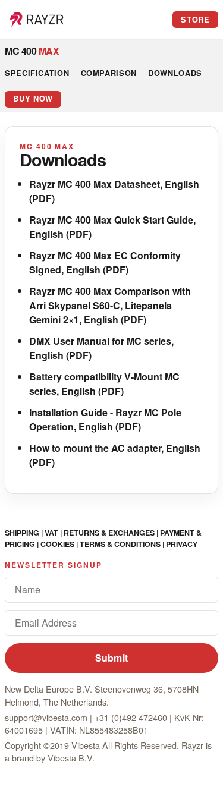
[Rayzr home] (37, 19)
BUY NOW (32, 98)
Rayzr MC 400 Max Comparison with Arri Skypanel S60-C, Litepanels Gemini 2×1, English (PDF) (110, 305)
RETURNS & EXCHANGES (109, 532)
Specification (37, 73)
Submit (111, 658)
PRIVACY (181, 544)
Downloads (175, 73)
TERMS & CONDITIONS (120, 544)
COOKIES (57, 544)
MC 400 (32, 51)
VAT (51, 532)
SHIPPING (22, 532)
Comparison (109, 73)
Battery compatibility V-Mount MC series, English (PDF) (104, 384)
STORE (195, 19)
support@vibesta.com (46, 717)
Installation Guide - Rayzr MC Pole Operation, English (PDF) (105, 419)
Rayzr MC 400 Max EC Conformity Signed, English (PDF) (105, 262)
